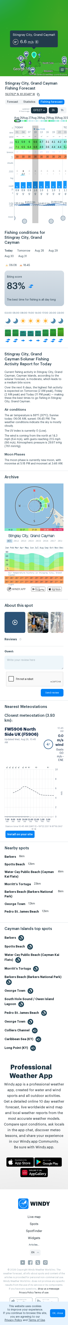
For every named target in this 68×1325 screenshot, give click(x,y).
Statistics (29, 102)
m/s (11, 142)
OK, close (57, 1313)
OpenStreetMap (45, 75)
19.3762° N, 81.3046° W (20, 94)
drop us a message (48, 1289)
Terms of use (41, 1292)
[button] (38, 94)
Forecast (12, 102)
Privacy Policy (26, 1292)
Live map (34, 1216)
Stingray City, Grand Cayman (34, 34)
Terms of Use (36, 1320)
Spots (34, 1224)
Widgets (34, 1238)
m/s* (11, 147)
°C (12, 157)
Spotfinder (34, 1231)
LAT (11, 205)
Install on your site (20, 834)
